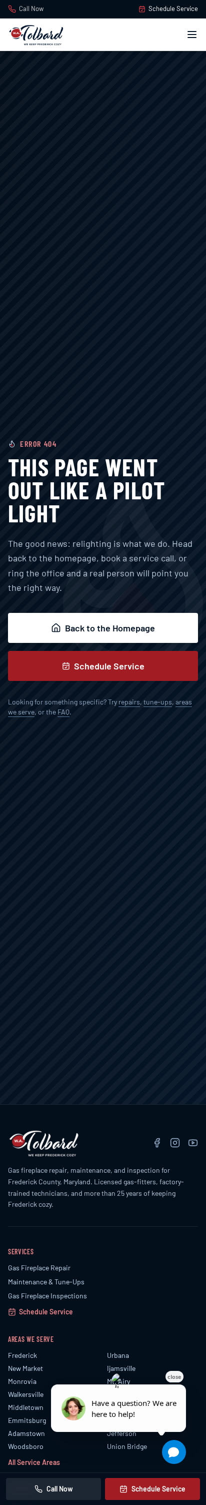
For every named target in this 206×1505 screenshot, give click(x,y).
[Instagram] (175, 1143)
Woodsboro (26, 1446)
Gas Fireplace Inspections (47, 1295)
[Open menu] (192, 35)
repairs (129, 701)
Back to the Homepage (110, 627)
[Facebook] (157, 1143)
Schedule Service (173, 9)
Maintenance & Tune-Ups (46, 1281)
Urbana (118, 1355)
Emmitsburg (27, 1420)
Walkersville (26, 1394)
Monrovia (22, 1381)
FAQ (64, 711)
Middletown (26, 1407)
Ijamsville (121, 1368)
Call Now (31, 9)
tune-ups (158, 701)
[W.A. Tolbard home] (36, 35)
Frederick (22, 1355)
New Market (25, 1368)
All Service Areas (34, 1462)
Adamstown (26, 1433)
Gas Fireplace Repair (39, 1267)
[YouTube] (193, 1143)
